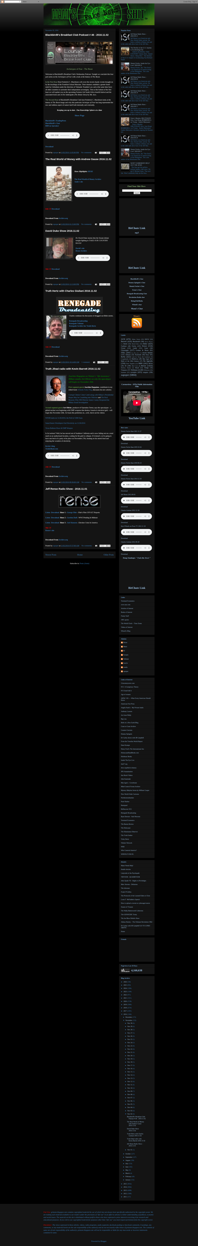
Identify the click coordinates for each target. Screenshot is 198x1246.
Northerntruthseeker (127, 798)
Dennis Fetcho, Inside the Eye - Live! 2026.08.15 (141, 150)
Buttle (125, 344)
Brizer (125, 642)
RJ (125, 366)
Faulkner (124, 346)
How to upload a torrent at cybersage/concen (135, 903)
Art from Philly (126, 715)
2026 (125, 982)
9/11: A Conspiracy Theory (129, 687)
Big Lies (123, 719)
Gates (146, 348)
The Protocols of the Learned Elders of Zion (135, 896)
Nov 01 (130, 1150)
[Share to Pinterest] (109, 153)
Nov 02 (130, 1114)
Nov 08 (130, 1094)
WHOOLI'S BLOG (127, 854)
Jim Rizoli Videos (126, 775)
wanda (125, 667)
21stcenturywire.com (128, 683)
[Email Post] (95, 153)
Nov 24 (130, 1042)
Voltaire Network (126, 843)
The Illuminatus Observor (129, 832)
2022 (125, 995)
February (128, 1176)
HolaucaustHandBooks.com (130, 753)
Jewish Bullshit (147, 353)
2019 (125, 1004)
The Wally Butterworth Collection (132, 911)
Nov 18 (130, 1062)
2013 (125, 1190)
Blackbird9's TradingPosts (55, 121)
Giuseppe (125, 350)
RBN (140, 363)
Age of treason (126, 694)
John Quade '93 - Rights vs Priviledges (133, 881)
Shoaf (137, 368)
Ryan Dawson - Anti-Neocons (130, 816)
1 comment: (85, 362)
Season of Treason (127, 907)
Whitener (147, 370)
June (127, 1167)
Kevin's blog (50, 446)
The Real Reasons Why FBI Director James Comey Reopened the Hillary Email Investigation (89, 400)
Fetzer (144, 346)
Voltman (134, 370)
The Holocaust (125, 828)
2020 (125, 1001)
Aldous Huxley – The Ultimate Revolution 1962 (136, 922)
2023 (125, 991)
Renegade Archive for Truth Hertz (82, 326)
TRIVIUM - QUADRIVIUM (130, 877)
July (127, 1163)
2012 (125, 1193)
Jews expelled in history (128, 768)
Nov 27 (130, 1033)
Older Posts (109, 555)
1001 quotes (125, 620)
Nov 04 (130, 1107)
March (127, 1173)
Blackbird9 (136, 341)
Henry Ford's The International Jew (132, 749)
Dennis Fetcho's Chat (136, 286)
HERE (90, 171)
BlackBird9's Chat (52, 123)
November (129, 1020)
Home (80, 555)
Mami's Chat (137, 308)
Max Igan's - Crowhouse (129, 783)
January (128, 1180)
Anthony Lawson (126, 711)
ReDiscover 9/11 (126, 809)
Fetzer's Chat (137, 290)
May (127, 1170)
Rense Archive (81, 251)
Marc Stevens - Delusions (129, 884)
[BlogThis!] (102, 153)
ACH (123, 339)
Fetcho (134, 346)
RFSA (151, 363)
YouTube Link (137, 418)
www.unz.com (125, 605)
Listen (47, 512)
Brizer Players (149, 341)
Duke (145, 344)
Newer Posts (50, 555)
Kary (147, 355)
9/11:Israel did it (126, 691)
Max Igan (146, 359)
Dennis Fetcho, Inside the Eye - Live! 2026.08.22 (141, 64)
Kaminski (138, 355)
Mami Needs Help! (127, 865)
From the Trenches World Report (132, 741)
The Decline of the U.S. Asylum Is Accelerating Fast (141, 49)
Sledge (146, 368)
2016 (125, 1014)
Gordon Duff (72, 518)
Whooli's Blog (125, 631)
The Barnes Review (127, 824)
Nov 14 (130, 1075)
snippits (145, 372)
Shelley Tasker (126, 368)
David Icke (135, 344)
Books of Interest (126, 612)
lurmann (123, 372)
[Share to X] (104, 153)
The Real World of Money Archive (87, 179)
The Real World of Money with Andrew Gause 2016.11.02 (78, 159)
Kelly (123, 357)
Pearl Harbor (125, 801)
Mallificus (135, 359)
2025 (125, 985)
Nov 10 (130, 1088)
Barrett (124, 341)
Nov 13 (130, 1078)
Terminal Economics (127, 601)
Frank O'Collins (126, 892)
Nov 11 (130, 1085)
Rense (143, 366)
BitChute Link (136, 228)
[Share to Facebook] (107, 153)
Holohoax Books (126, 756)
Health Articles (126, 869)
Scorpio (125, 655)
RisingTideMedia (137, 301)
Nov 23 (130, 1046)
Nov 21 (130, 1052)
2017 (125, 1011)
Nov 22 (130, 1049)
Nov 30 (130, 1023)
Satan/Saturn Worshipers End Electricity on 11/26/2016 (65, 423)
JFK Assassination (127, 771)
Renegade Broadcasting (78, 321)
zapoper (56, 153)
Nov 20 (130, 1056)
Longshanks (125, 359)
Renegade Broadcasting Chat (137, 294)
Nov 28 (130, 1030)
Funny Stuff (125, 616)
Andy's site (78, 182)
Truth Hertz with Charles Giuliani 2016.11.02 (71, 290)
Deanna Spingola (126, 734)
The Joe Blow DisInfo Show (130, 918)
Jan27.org (124, 764)
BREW (147, 339)
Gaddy (135, 348)
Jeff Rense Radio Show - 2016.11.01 (66, 488)
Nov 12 (130, 1081)
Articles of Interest (127, 608)
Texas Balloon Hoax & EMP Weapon (59, 428)
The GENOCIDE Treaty (129, 914)
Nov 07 (130, 1098)
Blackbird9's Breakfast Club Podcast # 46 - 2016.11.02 (77, 34)
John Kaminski (126, 779)
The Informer (125, 888)
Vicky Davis (125, 839)
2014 (125, 1187)
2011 (125, 1197)
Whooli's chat (137, 305)
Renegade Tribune (76, 323)
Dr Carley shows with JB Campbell (132, 738)
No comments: (86, 153)
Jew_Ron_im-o (135, 353)
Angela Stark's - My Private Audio (132, 708)
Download (49, 147)
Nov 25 (130, 1039)
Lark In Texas (136, 357)
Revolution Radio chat (137, 297)
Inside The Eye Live (127, 760)
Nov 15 (130, 1072)
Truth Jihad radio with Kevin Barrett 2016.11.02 (72, 368)
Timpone (124, 370)
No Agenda (148, 361)
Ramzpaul (124, 805)
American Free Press (127, 704)
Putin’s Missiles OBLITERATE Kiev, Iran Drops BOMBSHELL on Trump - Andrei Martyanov (141, 120)
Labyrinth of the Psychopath (130, 873)
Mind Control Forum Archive (130, 786)
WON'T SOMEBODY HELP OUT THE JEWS (140, 164)
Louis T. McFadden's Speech (130, 899)
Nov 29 (130, 1026)
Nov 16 (130, 1068)
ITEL (123, 353)
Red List (135, 366)
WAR (122, 847)
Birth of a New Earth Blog (129, 723)
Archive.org (63, 218)
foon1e (125, 663)
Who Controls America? (129, 850)
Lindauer (147, 357)
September (129, 1157)
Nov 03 (130, 1111)
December (128, 1017)
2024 (125, 988)
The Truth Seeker (126, 835)
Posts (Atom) (84, 563)
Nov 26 (130, 1036)
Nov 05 (130, 1104)
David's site (80, 248)
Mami (125, 646)
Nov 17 (130, 1065)
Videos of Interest (126, 627)
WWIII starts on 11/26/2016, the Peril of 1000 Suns (63, 418)
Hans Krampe (125, 745)
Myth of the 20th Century (130, 361)
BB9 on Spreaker (52, 126)
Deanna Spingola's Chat (136, 283)
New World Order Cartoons (130, 794)
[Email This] (100, 153)
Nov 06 (130, 1101)
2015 (125, 1184)
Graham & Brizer (142, 350)
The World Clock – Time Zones (131, 623)
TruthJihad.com (51, 449)
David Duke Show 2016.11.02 (62, 230)
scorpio (134, 372)
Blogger (103, 1241)
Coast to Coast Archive (128, 726)
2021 (125, 998)
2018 (125, 1008)
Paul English (130, 363)
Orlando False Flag (84, 390)
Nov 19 (130, 1059)
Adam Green (136, 339)
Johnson (128, 355)
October (128, 1154)
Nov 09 (130, 1091)
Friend (123, 348)
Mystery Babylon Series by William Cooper (135, 790)
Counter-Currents (126, 730)
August (128, 1160)
